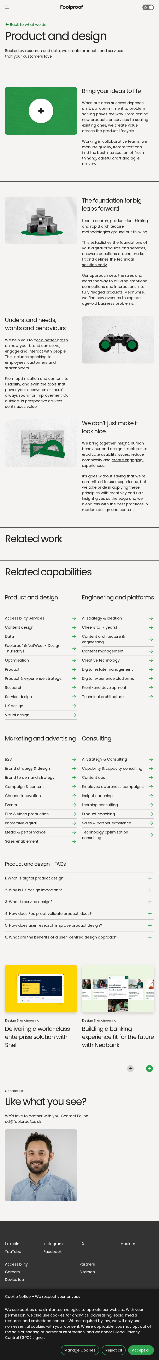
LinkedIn (12, 1243)
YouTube (13, 1251)
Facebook (52, 1251)
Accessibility (16, 1264)
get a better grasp (51, 340)
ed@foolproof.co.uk (23, 1121)
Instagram (53, 1243)
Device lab (14, 1279)
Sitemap (87, 1271)
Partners (87, 1264)
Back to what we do (28, 24)
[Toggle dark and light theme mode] (148, 7)
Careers (12, 1271)
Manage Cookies (79, 1350)
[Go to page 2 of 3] (149, 1068)
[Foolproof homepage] (72, 7)
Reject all (113, 1350)
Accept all (141, 1350)
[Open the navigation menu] (7, 7)
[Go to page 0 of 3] (130, 1068)
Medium (127, 1243)
